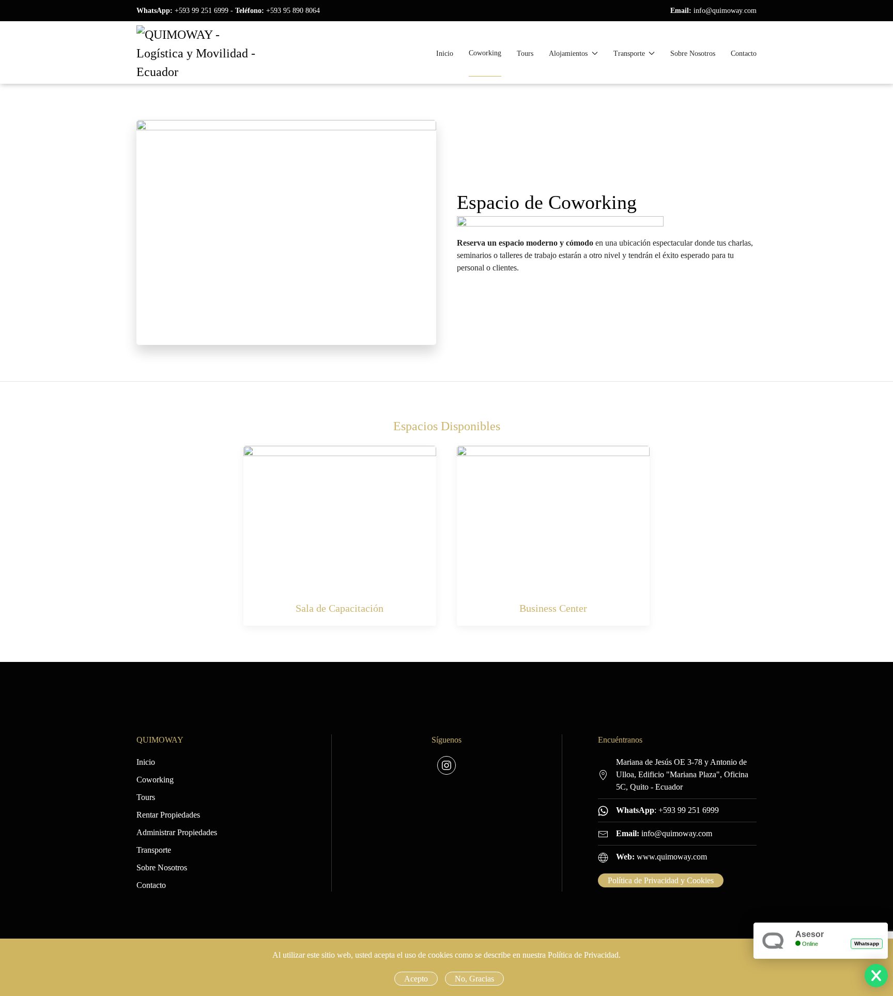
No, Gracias (474, 978)
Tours (525, 53)
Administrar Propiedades (176, 832)
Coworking (485, 53)
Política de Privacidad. (584, 954)
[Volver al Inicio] (195, 53)
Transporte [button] (629, 53)
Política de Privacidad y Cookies (661, 880)
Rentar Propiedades (168, 814)
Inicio (444, 53)
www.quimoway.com (672, 856)
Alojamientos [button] (568, 53)
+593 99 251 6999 (201, 10)
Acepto (416, 978)
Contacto (744, 53)
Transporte (153, 850)
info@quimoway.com (725, 10)
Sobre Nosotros (692, 53)
